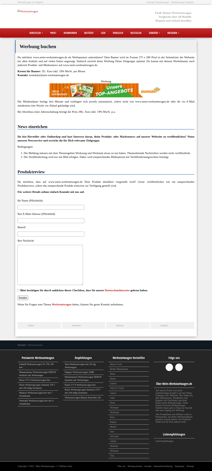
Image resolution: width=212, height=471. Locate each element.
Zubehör (153, 33)
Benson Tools (116, 364)
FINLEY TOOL (117, 388)
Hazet (112, 403)
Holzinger (114, 407)
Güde (112, 398)
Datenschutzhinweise (117, 290)
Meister (113, 427)
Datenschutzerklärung (163, 466)
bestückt (89, 33)
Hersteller (35, 33)
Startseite (22, 345)
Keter (112, 417)
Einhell (113, 383)
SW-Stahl (114, 436)
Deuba (113, 379)
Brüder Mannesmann (119, 369)
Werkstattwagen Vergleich (182, 2)
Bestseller (135, 33)
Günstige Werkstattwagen (158, 2)
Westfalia (114, 446)
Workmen (114, 451)
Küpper (113, 422)
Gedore (113, 393)
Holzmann (114, 412)
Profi (53, 33)
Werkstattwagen (61, 304)
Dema (112, 374)
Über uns (121, 466)
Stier (112, 431)
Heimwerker (70, 33)
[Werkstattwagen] (45, 15)
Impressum (179, 466)
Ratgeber (172, 33)
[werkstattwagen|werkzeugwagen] (21, 33)
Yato (112, 456)
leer (102, 33)
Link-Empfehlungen (164, 441)
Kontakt (147, 466)
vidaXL (113, 441)
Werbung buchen (135, 466)
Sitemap (190, 466)
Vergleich (117, 33)
